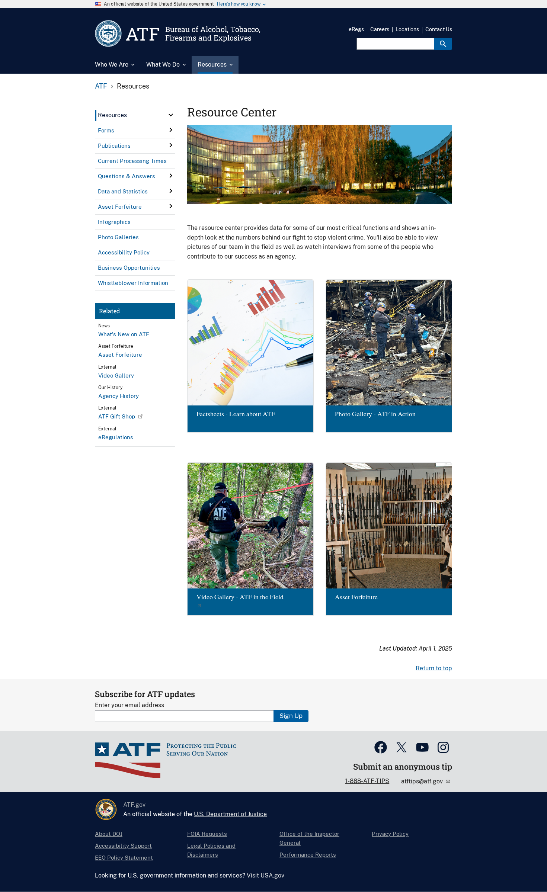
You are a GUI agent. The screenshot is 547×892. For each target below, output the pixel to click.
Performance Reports (307, 854)
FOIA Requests (207, 834)
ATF (101, 86)
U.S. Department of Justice (230, 814)
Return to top (434, 668)
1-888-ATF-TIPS (367, 780)
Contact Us (438, 29)
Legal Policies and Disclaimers (211, 850)
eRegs (356, 29)
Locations (407, 29)
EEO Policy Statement (124, 857)
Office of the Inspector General (309, 838)
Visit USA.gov (265, 875)
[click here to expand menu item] (170, 114)
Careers (379, 29)
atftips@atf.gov (422, 781)
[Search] (443, 44)
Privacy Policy (390, 834)
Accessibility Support (123, 846)
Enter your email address (129, 705)
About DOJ (108, 834)
